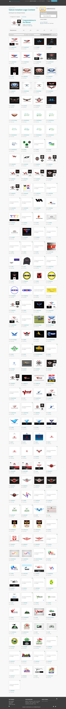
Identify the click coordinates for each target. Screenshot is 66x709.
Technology (27, 702)
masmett (13, 222)
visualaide (26, 237)
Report (37, 7)
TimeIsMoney (26, 617)
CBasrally (25, 675)
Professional (31, 701)
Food (30, 702)
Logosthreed (14, 47)
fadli (24, 398)
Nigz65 (25, 339)
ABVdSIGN (38, 588)
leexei (13, 76)
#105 (26, 24)
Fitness (37, 702)
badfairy (25, 222)
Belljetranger (45, 22)
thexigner (13, 646)
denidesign (51, 208)
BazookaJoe (51, 91)
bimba (25, 149)
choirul (50, 295)
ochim (37, 222)
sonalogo (13, 368)
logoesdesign (13, 398)
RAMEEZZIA (26, 383)
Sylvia (50, 237)
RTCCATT (25, 661)
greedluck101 (51, 61)
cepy (49, 515)
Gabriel (49, 529)
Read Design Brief (47, 16)
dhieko (37, 281)
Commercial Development (29, 703)
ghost (12, 442)
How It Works (11, 702)
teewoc (49, 412)
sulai (12, 266)
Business (26, 701)
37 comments (24, 16)
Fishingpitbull (50, 588)
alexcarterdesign (39, 558)
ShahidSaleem (26, 120)
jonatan (13, 105)
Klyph (37, 675)
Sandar (25, 500)
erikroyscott (13, 529)
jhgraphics (30, 24)
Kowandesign (26, 91)
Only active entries (46, 34)
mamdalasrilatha (51, 339)
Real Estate (38, 701)
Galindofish (14, 164)
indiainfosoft (26, 632)
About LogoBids (11, 701)
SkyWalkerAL (13, 558)
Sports (34, 701)
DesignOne (26, 281)
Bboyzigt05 (13, 471)
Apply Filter (54, 34)
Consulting (34, 702)
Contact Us (10, 703)
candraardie (51, 251)
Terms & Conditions (12, 704)
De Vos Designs (14, 120)
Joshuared (38, 500)
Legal (35, 703)
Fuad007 (37, 47)
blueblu (37, 602)
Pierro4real (26, 573)
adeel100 (37, 573)
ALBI (36, 632)
